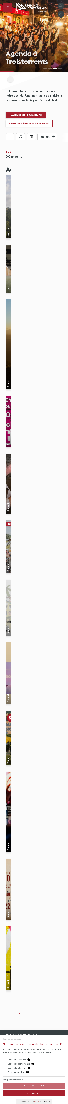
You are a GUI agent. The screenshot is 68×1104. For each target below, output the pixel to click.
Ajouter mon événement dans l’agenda (29, 123)
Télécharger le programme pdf (25, 115)
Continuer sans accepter (12, 1039)
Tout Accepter (34, 1093)
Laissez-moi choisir (34, 1085)
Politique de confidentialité (13, 1080)
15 (53, 1013)
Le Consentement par (34, 1101)
